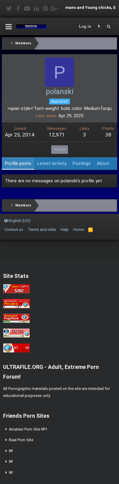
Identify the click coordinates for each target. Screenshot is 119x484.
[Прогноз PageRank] (16, 321)
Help (64, 229)
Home (78, 229)
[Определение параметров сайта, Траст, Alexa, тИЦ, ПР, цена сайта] (16, 336)
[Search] (108, 26)
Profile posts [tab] (18, 163)
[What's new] (99, 26)
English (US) (19, 220)
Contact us (13, 229)
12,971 (57, 135)
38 (108, 135)
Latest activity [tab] (52, 163)
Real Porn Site (21, 440)
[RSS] (90, 229)
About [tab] (103, 163)
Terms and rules (42, 229)
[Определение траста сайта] (16, 307)
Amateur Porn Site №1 (28, 429)
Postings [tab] (82, 163)
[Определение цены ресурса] (16, 292)
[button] (8, 26)
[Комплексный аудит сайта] (16, 351)
